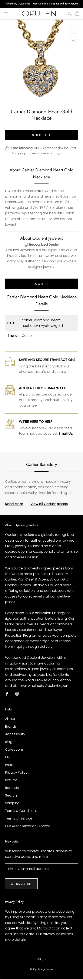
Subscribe (21, 884)
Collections (14, 749)
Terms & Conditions (21, 810)
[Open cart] (77, 13)
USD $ (39, 959)
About (10, 718)
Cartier (27, 335)
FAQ (8, 757)
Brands (11, 726)
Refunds (12, 787)
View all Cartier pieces (49, 503)
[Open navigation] (6, 13)
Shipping (12, 803)
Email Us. (66, 433)
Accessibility (15, 734)
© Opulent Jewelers (41, 969)
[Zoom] (74, 29)
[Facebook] (7, 694)
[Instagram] (17, 694)
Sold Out (41, 135)
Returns (11, 780)
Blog (8, 741)
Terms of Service (18, 818)
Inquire (41, 284)
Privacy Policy (16, 772)
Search (11, 795)
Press (9, 764)
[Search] (70, 13)
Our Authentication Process (27, 826)
